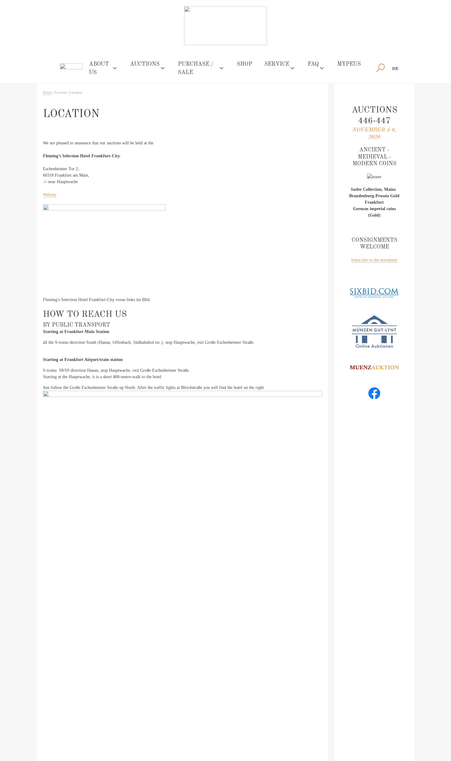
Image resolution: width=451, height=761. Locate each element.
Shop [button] (244, 64)
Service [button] (276, 64)
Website (49, 194)
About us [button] (99, 68)
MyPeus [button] (349, 64)
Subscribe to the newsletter (374, 260)
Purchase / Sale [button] (195, 68)
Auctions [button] (145, 64)
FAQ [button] (313, 64)
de (395, 69)
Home (47, 92)
